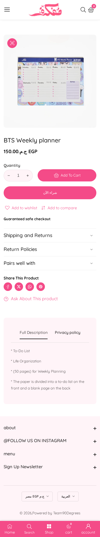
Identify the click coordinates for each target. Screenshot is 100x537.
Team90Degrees (66, 513)
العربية (66, 496)
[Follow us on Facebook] (8, 286)
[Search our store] (84, 9)
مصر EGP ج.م (35, 496)
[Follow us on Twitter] (19, 286)
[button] (50, 263)
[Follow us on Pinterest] (40, 286)
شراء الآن (50, 192)
